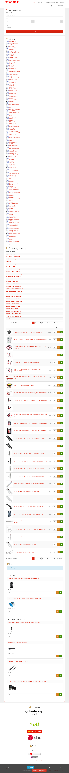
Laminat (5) (11, 98)
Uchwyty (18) (11, 209)
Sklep (34, 2)
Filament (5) (11, 65)
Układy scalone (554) (13, 212)
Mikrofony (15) (12, 118)
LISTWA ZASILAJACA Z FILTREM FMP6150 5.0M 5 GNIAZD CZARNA (29, 446)
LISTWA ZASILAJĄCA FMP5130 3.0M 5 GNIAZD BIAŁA (26, 491)
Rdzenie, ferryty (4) (13, 164)
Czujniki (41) (11, 55)
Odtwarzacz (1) (12, 135)
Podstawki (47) (12, 150)
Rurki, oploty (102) (12, 175)
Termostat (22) (12, 200)
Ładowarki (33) (12, 110)
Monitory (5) (11, 124)
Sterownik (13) (12, 184)
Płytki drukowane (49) (13, 145)
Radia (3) (11, 161)
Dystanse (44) (12, 62)
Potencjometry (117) (13, 151)
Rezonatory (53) (12, 167)
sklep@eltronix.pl (36, 761)
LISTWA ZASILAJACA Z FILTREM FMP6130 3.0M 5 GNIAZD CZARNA (29, 438)
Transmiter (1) (12, 205)
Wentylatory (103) (12, 217)
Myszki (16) (11, 128)
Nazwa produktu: (9, 12)
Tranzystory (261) (12, 206)
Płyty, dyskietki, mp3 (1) (14, 148)
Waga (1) (11, 214)
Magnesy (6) (11, 113)
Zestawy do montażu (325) (14, 233)
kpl (58, 377)
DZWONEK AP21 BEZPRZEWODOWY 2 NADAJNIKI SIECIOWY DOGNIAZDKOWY (27, 681)
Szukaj (35, 32)
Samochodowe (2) (12, 176)
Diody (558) (11, 58)
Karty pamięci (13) (12, 84)
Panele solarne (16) (13, 142)
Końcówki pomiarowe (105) (14, 96)
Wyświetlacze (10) (12, 220)
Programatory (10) (12, 153)
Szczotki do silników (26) (14, 189)
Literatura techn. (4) (13, 106)
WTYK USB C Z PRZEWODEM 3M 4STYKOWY (19, 662)
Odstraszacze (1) (12, 134)
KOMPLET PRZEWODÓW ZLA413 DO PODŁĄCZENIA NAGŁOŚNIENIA (30, 430)
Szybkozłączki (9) (12, 190)
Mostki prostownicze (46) (14, 126)
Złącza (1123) (11, 238)
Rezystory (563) (12, 168)
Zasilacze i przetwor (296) (14, 228)
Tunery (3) (11, 208)
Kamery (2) (11, 80)
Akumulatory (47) (12, 41)
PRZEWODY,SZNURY (18, 244)
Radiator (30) (11, 162)
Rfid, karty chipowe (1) (13, 170)
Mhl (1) (10, 115)
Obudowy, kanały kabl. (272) (15, 132)
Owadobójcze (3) (12, 139)
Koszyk (40, 2)
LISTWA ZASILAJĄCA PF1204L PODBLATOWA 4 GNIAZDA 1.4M (28, 514)
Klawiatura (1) (11, 87)
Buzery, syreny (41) (13, 51)
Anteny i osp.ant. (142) (13, 43)
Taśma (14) (11, 197)
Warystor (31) (12, 216)
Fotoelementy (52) (12, 68)
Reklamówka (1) (12, 165)
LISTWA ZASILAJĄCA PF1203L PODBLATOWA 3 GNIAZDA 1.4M (28, 506)
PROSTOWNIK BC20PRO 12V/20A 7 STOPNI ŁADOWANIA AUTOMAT (24, 598)
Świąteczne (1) (12, 194)
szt (58, 332)
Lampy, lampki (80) (13, 99)
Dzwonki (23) (11, 63)
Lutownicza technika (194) (14, 109)
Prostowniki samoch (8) (14, 154)
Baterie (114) (11, 46)
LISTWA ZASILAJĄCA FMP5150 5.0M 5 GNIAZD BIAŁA (26, 499)
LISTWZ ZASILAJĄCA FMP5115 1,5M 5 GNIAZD (25, 544)
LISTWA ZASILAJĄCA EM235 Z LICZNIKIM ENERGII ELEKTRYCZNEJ (29, 484)
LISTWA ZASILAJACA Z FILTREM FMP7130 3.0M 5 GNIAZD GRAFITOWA (30, 461)
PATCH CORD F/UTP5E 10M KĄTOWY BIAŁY (24, 552)
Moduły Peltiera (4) (12, 123)
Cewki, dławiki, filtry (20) (14, 52)
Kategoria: (8, 25)
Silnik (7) (10, 178)
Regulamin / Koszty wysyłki (51, 2)
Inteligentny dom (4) (13, 79)
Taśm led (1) (11, 195)
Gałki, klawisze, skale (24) (14, 71)
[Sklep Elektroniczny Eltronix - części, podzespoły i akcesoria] (12, 2)
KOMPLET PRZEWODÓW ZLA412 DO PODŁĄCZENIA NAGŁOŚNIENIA (30, 423)
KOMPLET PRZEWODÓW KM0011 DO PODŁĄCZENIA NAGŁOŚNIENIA (30, 393)
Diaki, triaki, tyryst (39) (13, 57)
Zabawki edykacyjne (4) (14, 222)
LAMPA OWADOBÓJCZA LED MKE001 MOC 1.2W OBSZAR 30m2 (23, 579)
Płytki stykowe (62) (13, 146)
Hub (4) (10, 76)
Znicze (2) (11, 239)
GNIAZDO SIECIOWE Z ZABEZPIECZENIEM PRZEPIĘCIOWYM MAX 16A (30, 339)
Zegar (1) (11, 231)
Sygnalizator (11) (12, 187)
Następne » (60, 322)
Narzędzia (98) (12, 129)
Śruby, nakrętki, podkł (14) (14, 192)
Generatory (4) (12, 73)
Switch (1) (11, 186)
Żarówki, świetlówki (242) (14, 241)
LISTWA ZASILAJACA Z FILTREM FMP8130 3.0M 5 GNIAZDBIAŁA (29, 476)
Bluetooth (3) (11, 49)
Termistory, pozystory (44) (14, 198)
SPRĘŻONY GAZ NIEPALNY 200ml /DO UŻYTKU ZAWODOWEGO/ (24, 622)
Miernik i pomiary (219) (13, 117)
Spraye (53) (11, 181)
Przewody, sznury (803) (14, 157)
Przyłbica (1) (11, 159)
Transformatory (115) (13, 203)
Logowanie (60, 5)
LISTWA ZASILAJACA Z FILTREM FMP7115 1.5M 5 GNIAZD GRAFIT (29, 453)
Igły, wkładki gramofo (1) (14, 77)
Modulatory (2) (12, 121)
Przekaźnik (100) (12, 156)
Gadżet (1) (11, 69)
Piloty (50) (11, 143)
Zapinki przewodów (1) (13, 225)
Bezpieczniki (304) (12, 47)
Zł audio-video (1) (12, 236)
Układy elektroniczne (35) (14, 211)
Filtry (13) (11, 66)
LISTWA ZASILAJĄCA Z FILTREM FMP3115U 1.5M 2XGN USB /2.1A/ (29, 529)
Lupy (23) (11, 107)
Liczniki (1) (11, 102)
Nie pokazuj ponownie (39, 770)
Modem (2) (11, 120)
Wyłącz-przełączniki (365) (14, 219)
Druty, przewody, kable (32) (14, 60)
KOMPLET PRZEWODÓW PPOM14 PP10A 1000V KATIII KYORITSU (29, 408)
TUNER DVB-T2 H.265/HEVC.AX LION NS (18, 642)
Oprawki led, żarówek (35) (14, 137)
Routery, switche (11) (13, 172)
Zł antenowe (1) (12, 234)
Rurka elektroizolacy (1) (14, 173)
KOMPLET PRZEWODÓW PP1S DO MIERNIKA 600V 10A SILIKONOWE (30, 400)
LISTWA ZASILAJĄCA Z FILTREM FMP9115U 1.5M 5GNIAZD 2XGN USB (30, 537)
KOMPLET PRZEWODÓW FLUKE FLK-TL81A (24, 385)
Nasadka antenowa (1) (13, 131)
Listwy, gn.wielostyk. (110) (14, 104)
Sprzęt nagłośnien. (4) (13, 183)
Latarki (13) (11, 101)
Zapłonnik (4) (11, 227)
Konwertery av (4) (12, 93)
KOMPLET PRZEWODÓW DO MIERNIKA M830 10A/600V (27, 362)
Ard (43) (10, 44)
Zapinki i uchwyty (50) (13, 223)
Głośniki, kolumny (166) (14, 74)
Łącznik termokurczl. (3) (14, 112)
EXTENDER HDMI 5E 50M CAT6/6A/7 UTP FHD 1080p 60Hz (28, 332)
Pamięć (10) (11, 140)
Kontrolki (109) (12, 91)
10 (54, 322)
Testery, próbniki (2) (13, 201)
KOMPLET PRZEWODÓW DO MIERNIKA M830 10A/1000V (27, 355)
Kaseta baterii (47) (12, 85)
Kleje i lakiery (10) (12, 88)
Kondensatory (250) (13, 90)
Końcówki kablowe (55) (13, 95)
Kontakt (62, 2)
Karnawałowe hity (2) (13, 82)
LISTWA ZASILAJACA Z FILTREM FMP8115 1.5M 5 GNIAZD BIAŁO (29, 468)
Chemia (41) (11, 54)
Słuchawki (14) (12, 179)
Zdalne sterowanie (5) (13, 230)
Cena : (7, 18)
